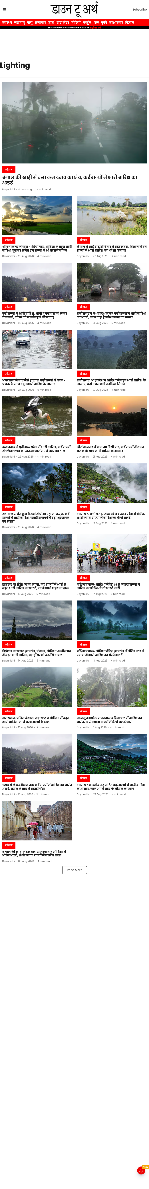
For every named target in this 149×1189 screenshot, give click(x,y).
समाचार (40, 23)
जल (96, 23)
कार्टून (87, 23)
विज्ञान (129, 23)
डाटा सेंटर (63, 23)
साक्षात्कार (116, 23)
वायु (30, 23)
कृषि (104, 23)
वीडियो (76, 23)
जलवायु (19, 23)
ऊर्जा (51, 23)
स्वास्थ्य (7, 23)
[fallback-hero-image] (74, 122)
